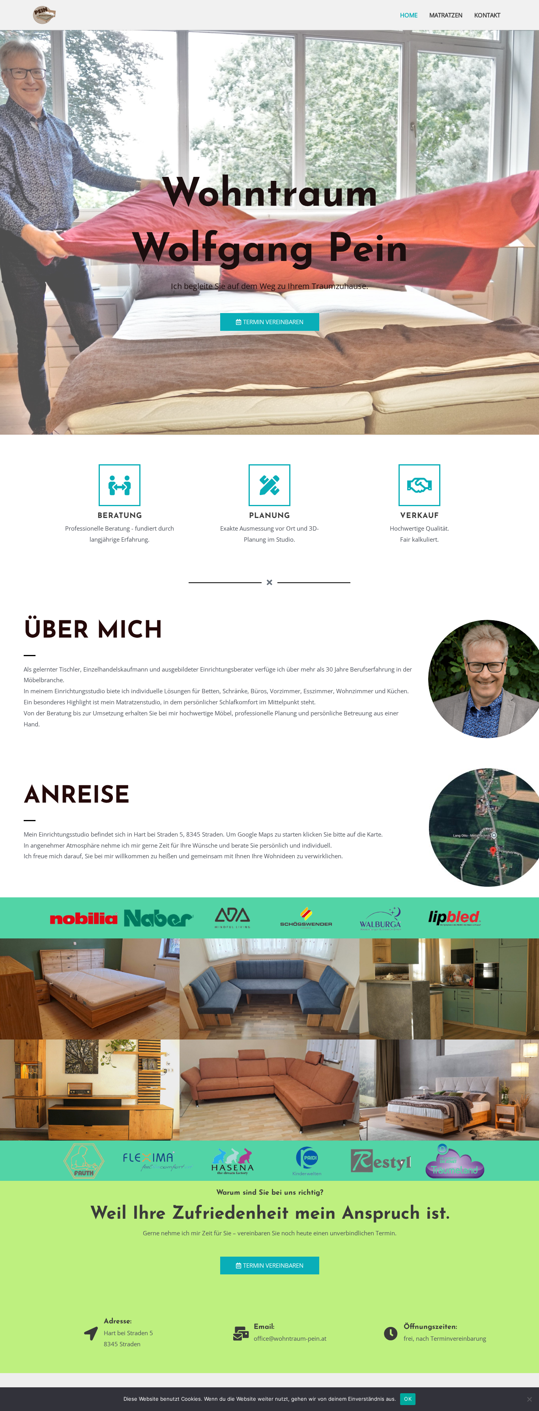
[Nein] (529, 1399)
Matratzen (445, 15)
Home (408, 15)
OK (408, 1399)
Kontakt (487, 15)
